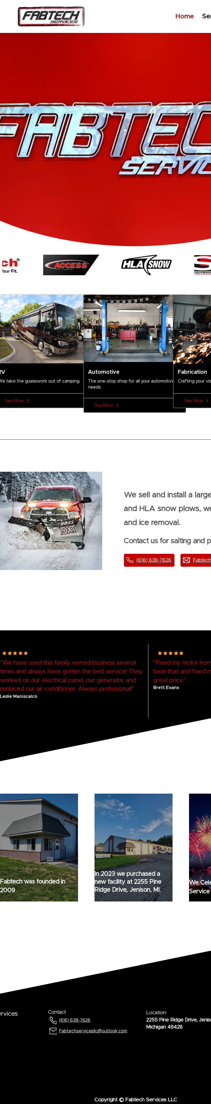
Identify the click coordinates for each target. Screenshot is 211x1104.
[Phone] (53, 1020)
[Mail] (53, 1030)
